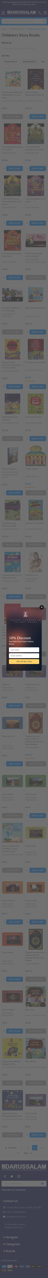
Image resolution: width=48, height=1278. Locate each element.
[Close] (42, 607)
